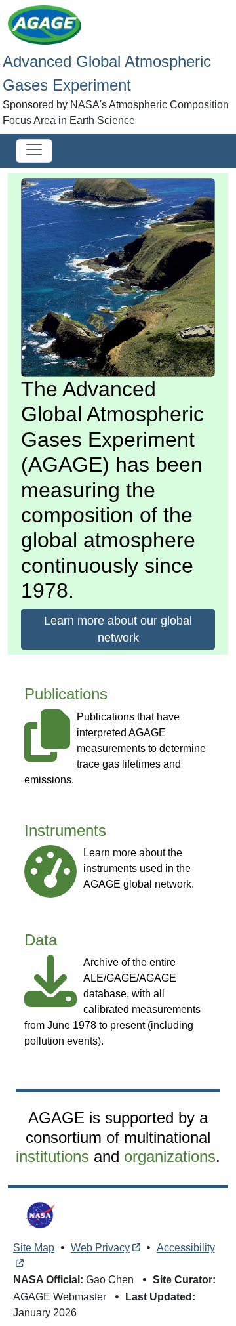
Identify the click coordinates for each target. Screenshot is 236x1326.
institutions (52, 1156)
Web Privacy (100, 1247)
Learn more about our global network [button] (118, 629)
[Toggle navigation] (34, 151)
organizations (170, 1156)
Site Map (33, 1247)
